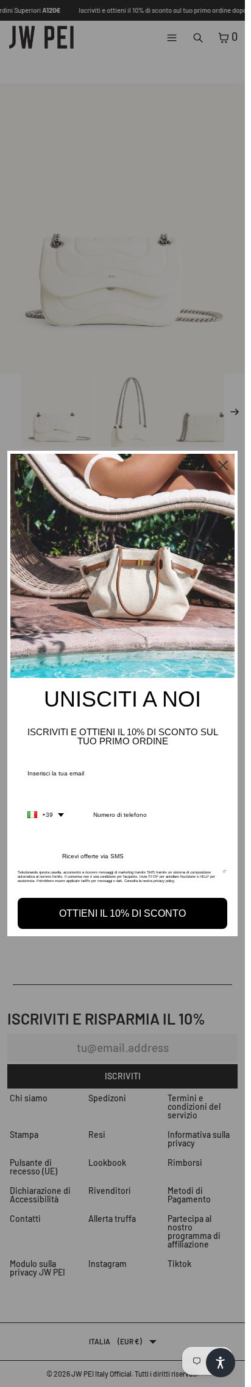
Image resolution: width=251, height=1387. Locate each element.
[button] (220, 1362)
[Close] (223, 465)
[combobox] (46, 815)
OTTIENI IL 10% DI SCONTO (122, 913)
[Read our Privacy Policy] (224, 876)
